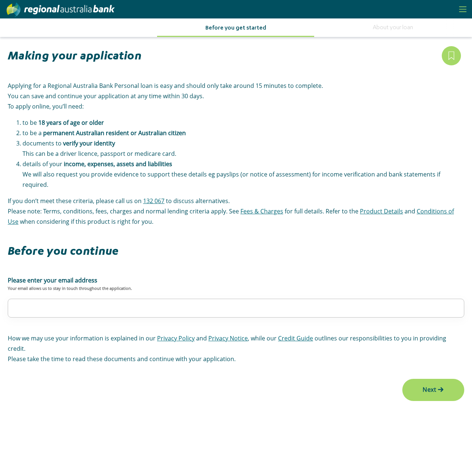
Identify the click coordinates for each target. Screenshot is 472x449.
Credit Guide (295, 338)
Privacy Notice (228, 338)
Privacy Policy (176, 338)
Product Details (381, 211)
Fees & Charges (261, 211)
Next (430, 389)
